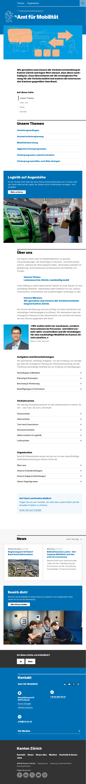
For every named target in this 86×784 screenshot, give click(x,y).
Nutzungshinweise (23, 766)
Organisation (33, 3)
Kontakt (23, 111)
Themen (20, 3)
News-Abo (41, 755)
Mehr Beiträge (72, 539)
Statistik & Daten (68, 755)
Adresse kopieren (25, 707)
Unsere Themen (27, 98)
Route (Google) (24, 703)
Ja (21, 661)
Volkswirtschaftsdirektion (31, 11)
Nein (30, 661)
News (22, 107)
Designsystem (43, 763)
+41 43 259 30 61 (58, 697)
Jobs (19, 758)
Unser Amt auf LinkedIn (30, 510)
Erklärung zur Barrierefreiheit (60, 763)
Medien (53, 755)
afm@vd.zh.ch (25, 721)
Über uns (24, 102)
